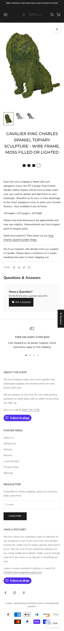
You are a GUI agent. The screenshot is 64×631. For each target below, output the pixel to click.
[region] (32, 337)
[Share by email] (29, 267)
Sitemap (8, 473)
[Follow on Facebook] (5, 593)
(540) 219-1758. (31, 410)
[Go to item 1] (9, 118)
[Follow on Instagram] (14, 593)
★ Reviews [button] (61, 318)
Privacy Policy (11, 467)
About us (9, 437)
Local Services (11, 461)
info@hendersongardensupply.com (23, 572)
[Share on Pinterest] (24, 267)
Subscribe (15, 516)
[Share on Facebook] (14, 267)
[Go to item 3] (31, 116)
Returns (8, 455)
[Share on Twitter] (19, 267)
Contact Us (10, 443)
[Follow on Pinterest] (24, 593)
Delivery (8, 449)
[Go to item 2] (20, 116)
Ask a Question (23, 302)
